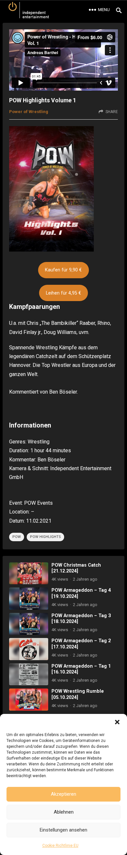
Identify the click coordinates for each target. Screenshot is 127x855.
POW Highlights (45, 537)
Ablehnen (64, 812)
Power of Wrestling (28, 111)
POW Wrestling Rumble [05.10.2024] (77, 694)
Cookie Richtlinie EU (60, 845)
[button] (117, 722)
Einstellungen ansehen (63, 830)
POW (16, 537)
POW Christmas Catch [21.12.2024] (76, 568)
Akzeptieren (63, 794)
